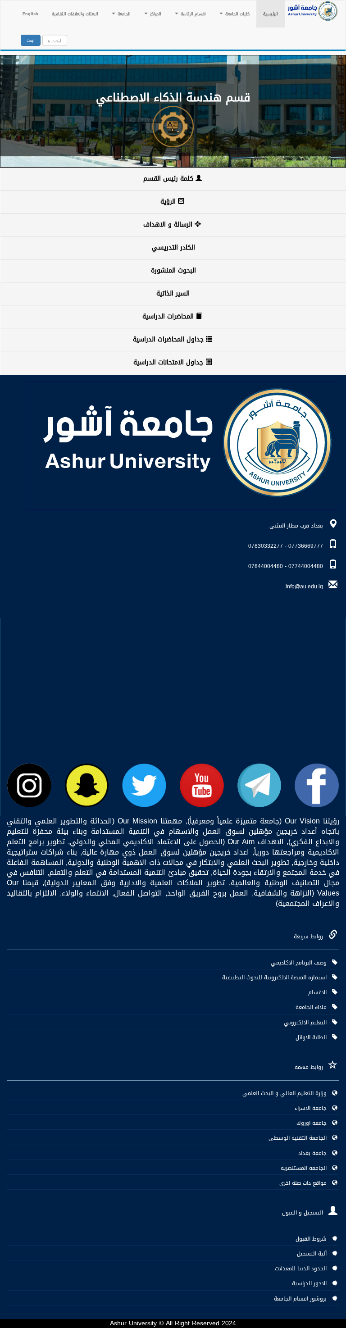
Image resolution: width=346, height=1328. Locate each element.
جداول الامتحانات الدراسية (169, 362)
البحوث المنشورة (173, 270)
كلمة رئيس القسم (169, 179)
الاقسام (320, 992)
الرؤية (169, 202)
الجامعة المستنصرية (306, 1168)
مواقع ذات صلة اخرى (305, 1183)
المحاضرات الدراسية (169, 316)
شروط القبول (314, 1239)
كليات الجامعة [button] (237, 14)
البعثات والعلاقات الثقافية (75, 14)
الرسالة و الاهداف (169, 224)
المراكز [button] (155, 14)
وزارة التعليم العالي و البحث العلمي (287, 1093)
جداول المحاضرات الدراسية (169, 339)
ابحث (31, 40)
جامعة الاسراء (313, 1108)
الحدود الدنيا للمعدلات (303, 1268)
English (30, 14)
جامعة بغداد (315, 1153)
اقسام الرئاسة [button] (192, 14)
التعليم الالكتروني (308, 1023)
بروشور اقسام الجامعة (303, 1299)
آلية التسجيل (314, 1254)
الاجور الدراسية (312, 1283)
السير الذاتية (173, 293)
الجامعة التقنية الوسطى (300, 1138)
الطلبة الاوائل (314, 1037)
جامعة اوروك (314, 1123)
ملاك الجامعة (314, 1007)
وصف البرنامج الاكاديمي (301, 963)
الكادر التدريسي (173, 247)
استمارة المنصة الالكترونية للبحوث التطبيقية (277, 977)
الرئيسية (267, 13)
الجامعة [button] (123, 14)
